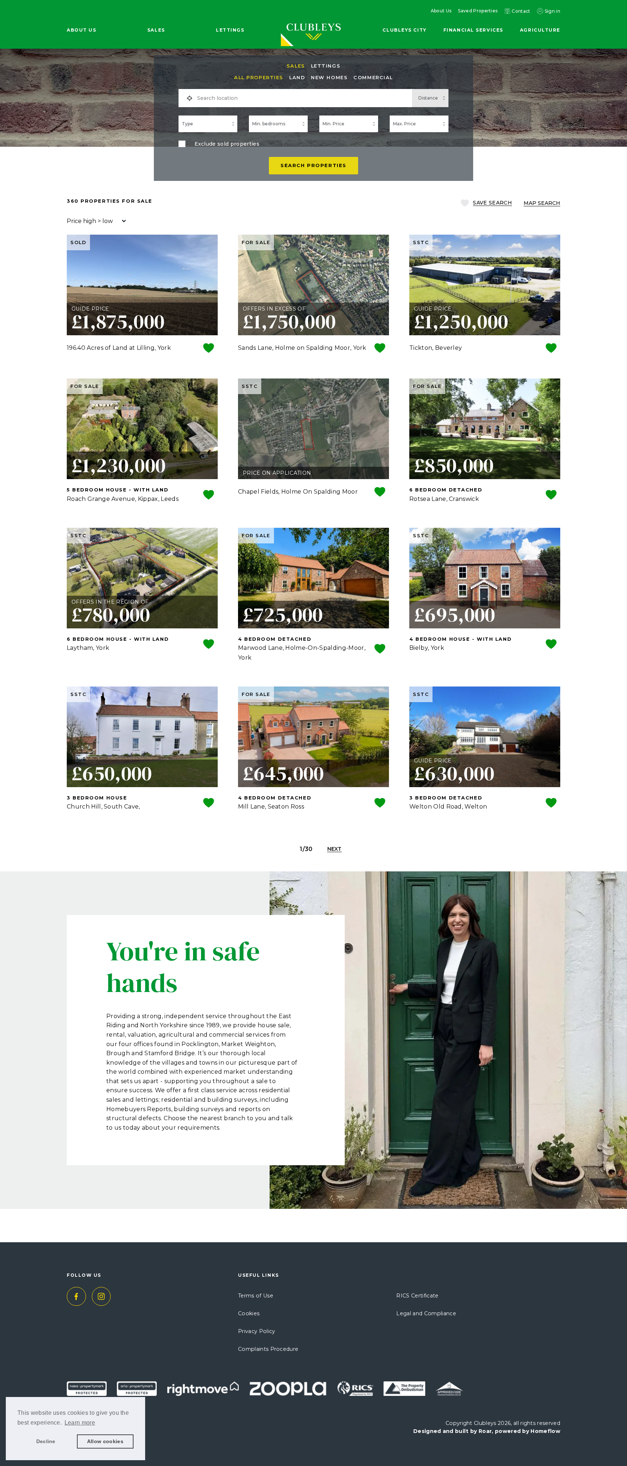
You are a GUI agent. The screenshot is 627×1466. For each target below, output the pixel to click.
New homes (329, 77)
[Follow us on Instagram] (101, 1296)
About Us (441, 11)
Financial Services (473, 30)
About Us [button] (81, 30)
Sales (296, 66)
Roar (485, 1431)
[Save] (209, 349)
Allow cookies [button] (105, 1441)
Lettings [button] (230, 30)
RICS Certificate (417, 1295)
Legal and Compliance (426, 1313)
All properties (258, 77)
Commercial (373, 77)
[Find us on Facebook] (76, 1296)
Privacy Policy (256, 1331)
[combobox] (302, 98)
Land (297, 77)
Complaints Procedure (268, 1349)
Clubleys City (404, 30)
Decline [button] (46, 1441)
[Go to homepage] (313, 18)
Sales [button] (156, 30)
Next (334, 849)
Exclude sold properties (226, 144)
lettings (325, 66)
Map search (542, 203)
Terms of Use (255, 1295)
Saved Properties (477, 11)
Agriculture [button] (540, 30)
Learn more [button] (80, 1423)
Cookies (248, 1313)
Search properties (313, 165)
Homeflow (545, 1431)
